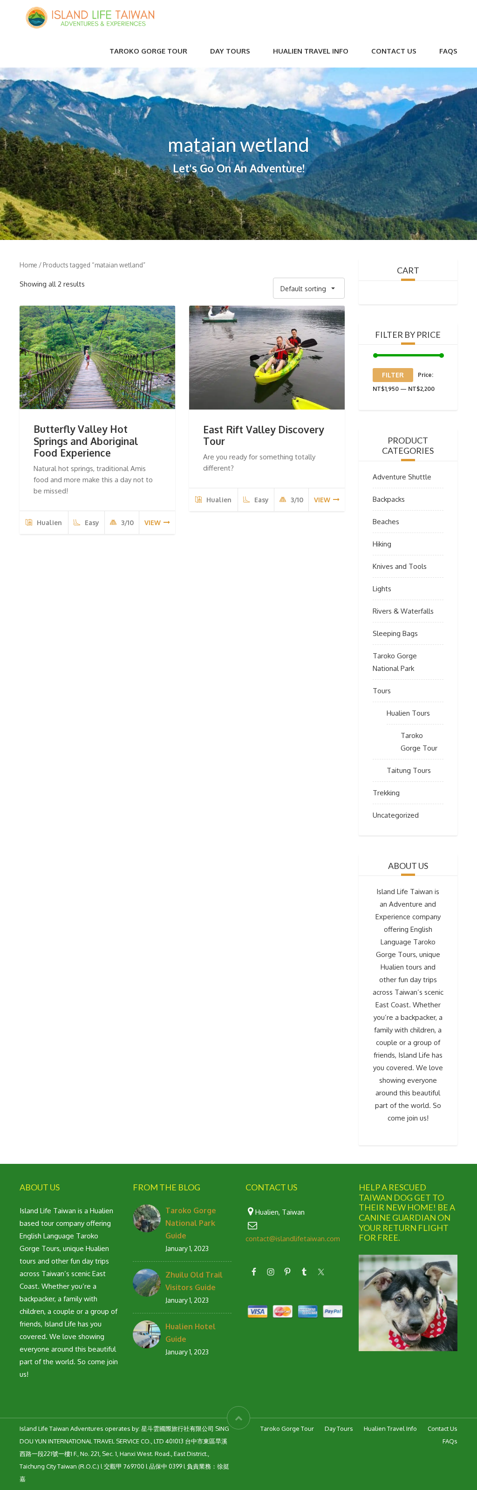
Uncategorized (396, 815)
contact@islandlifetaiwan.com (292, 1238)
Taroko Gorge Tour (148, 51)
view (152, 522)
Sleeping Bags (395, 633)
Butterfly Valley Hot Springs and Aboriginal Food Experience (86, 440)
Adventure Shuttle (402, 476)
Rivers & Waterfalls (403, 611)
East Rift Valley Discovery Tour (263, 435)
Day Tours (230, 51)
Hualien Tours (408, 713)
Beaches (386, 521)
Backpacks (389, 499)
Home (28, 265)
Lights (382, 588)
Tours (382, 690)
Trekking (386, 792)
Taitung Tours (409, 770)
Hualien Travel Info (310, 51)
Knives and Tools (400, 566)
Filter (393, 375)
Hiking (382, 544)
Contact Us (393, 51)
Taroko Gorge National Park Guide (190, 1223)
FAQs (448, 51)
